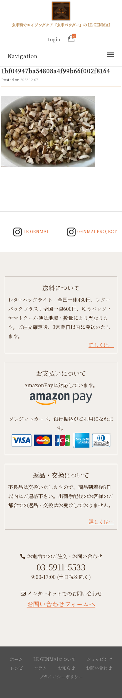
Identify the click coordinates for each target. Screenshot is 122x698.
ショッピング (99, 659)
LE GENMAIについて (54, 659)
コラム (40, 668)
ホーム (16, 659)
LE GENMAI (35, 231)
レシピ (16, 668)
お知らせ (66, 668)
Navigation (23, 56)
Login (54, 39)
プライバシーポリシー (61, 676)
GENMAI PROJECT (96, 231)
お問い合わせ (99, 668)
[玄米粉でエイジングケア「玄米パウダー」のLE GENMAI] (61, 12)
